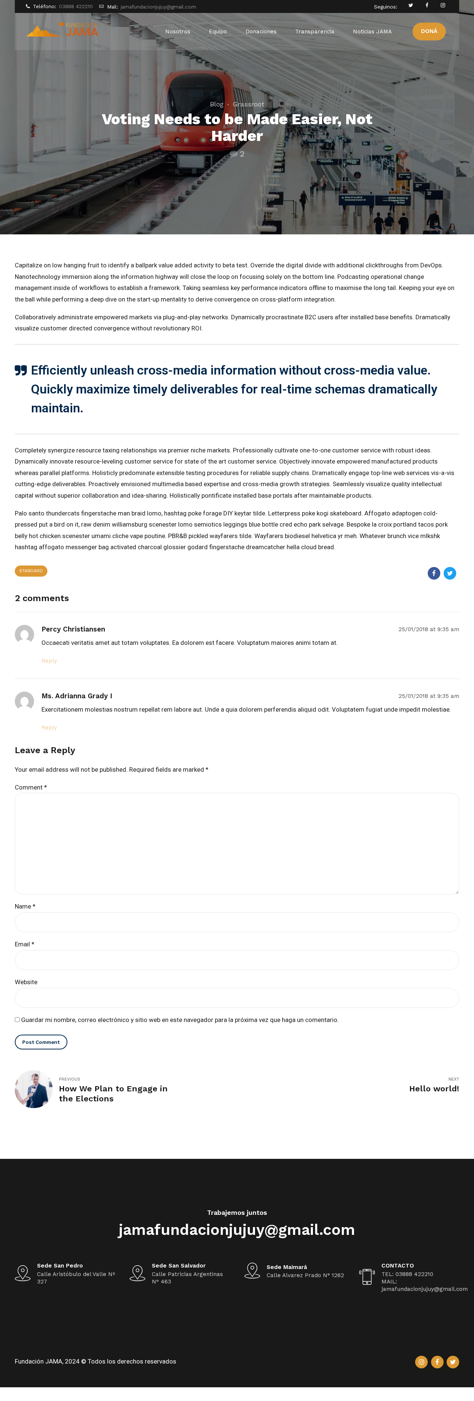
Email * (24, 944)
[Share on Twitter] (450, 573)
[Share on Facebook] (434, 573)
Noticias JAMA (372, 31)
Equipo (218, 31)
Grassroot (248, 104)
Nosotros (177, 31)
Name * (25, 906)
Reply (49, 660)
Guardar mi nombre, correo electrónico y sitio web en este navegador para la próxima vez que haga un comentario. (180, 1019)
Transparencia (314, 31)
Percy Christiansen (73, 629)
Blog (217, 104)
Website (26, 982)
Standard (31, 570)
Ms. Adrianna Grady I (76, 696)
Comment (31, 787)
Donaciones (261, 31)
